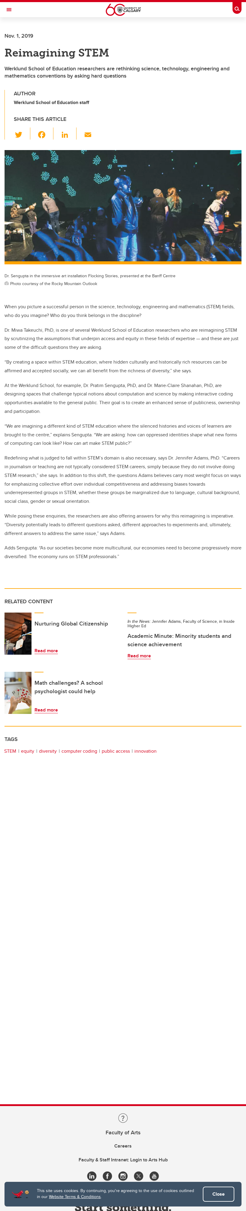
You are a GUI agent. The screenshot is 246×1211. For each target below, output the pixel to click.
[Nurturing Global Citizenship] (18, 634)
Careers (123, 1145)
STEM (10, 751)
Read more (46, 650)
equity (27, 751)
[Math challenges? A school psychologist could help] (18, 693)
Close (218, 1194)
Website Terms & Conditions (75, 1197)
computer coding (79, 751)
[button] (22, 134)
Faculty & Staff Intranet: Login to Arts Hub (123, 1159)
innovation (145, 751)
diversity (48, 751)
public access (116, 751)
